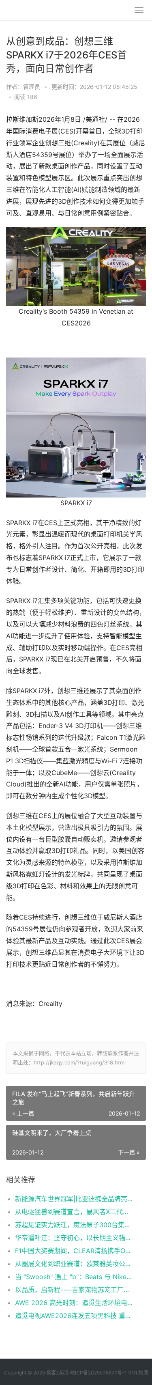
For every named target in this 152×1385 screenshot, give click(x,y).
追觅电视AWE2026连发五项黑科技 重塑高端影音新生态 (74, 1316)
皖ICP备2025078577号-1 (98, 1373)
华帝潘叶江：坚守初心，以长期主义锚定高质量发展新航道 (74, 1238)
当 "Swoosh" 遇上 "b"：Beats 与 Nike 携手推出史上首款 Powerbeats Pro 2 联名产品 (74, 1277)
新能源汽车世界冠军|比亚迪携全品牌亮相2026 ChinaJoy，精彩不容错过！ (74, 1199)
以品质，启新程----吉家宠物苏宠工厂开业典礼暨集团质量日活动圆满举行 (74, 1290)
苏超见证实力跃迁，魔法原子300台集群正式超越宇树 (74, 1225)
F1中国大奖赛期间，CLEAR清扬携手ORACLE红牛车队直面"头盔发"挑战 (74, 1251)
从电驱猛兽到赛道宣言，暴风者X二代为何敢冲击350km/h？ (74, 1212)
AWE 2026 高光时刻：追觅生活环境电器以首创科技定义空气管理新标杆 (74, 1303)
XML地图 (138, 1373)
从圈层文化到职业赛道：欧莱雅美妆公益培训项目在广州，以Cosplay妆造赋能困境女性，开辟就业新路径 (74, 1264)
